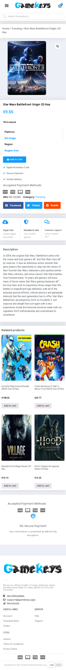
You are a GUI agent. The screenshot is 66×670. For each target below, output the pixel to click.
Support (39, 621)
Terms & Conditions (13, 644)
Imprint (6, 639)
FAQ (37, 616)
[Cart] (60, 6)
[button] (7, 5)
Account (7, 616)
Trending (16, 28)
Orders (6, 625)
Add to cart (10, 405)
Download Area (11, 621)
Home (5, 28)
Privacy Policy (10, 649)
